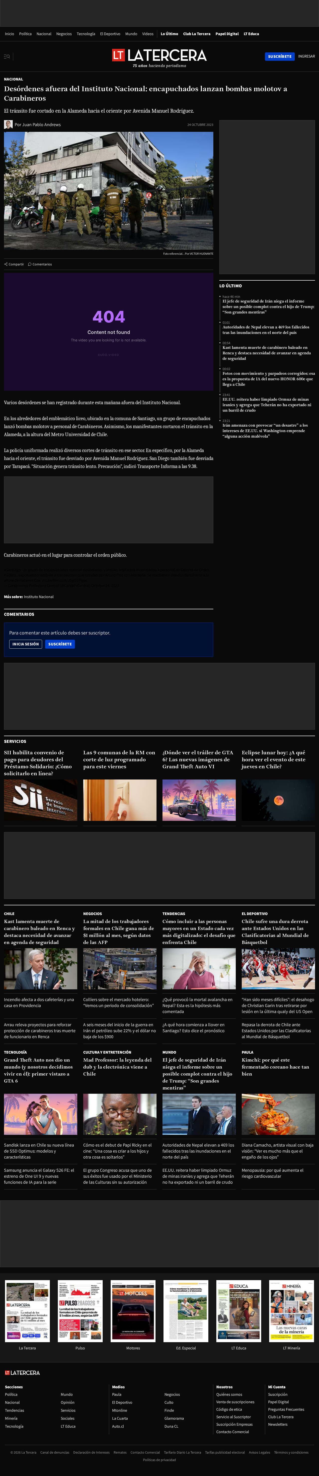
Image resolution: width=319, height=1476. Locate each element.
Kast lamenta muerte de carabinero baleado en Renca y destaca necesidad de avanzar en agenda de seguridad (267, 353)
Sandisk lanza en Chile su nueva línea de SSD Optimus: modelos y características (39, 1151)
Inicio (9, 33)
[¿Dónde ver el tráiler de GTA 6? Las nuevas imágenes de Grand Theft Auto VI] (199, 800)
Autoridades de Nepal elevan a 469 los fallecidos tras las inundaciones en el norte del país (266, 330)
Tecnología (86, 33)
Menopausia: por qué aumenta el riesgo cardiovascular (273, 1173)
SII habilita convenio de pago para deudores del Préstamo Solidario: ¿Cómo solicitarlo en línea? (38, 763)
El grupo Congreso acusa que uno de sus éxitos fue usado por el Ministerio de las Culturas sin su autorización (117, 1176)
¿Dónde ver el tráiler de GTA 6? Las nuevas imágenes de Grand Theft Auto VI (197, 760)
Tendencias (173, 913)
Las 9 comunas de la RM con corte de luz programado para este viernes (119, 760)
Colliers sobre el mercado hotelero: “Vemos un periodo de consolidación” (118, 1002)
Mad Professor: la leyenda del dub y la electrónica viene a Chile (117, 1067)
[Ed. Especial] (185, 1340)
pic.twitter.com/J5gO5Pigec (64, 580)
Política (25, 33)
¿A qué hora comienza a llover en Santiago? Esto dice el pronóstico (193, 1027)
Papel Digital (227, 33)
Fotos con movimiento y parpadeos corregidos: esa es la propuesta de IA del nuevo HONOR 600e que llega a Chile (269, 379)
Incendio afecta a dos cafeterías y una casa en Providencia (39, 1002)
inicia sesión (25, 644)
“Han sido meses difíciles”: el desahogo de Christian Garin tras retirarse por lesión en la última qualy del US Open (278, 1005)
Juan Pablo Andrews (41, 124)
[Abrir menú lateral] (8, 57)
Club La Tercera (197, 33)
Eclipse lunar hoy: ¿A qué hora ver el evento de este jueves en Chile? (274, 760)
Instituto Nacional (39, 596)
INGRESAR (306, 56)
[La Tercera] (27, 1340)
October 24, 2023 (105, 585)
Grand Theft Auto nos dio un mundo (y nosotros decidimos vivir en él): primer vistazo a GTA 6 (38, 1071)
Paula (247, 1052)
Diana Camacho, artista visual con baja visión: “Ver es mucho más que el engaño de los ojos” (278, 1151)
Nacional (44, 33)
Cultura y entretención (107, 1052)
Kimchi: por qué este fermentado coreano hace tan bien (275, 1067)
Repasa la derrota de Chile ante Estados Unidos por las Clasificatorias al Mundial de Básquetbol (276, 1030)
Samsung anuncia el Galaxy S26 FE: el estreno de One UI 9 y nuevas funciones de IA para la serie (39, 1176)
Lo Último (169, 33)
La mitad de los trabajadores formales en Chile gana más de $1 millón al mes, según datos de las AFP (118, 932)
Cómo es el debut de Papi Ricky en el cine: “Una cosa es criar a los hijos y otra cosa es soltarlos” (117, 1151)
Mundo (131, 33)
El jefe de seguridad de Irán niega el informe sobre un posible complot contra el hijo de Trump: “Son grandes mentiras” (268, 307)
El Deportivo (110, 33)
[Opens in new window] (133, 1340)
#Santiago (12, 569)
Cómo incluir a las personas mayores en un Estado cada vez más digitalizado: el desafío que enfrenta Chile (199, 932)
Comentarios (42, 264)
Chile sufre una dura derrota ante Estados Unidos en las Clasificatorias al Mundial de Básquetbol (275, 932)
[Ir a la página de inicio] (159, 56)
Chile (9, 913)
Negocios (64, 33)
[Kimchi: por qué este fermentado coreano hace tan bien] (278, 1114)
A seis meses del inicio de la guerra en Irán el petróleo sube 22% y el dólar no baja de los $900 (119, 1030)
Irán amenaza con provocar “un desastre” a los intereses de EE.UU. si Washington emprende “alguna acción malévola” (265, 431)
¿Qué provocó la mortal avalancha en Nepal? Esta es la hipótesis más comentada (197, 1005)
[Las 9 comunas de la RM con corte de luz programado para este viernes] (120, 800)
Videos (148, 33)
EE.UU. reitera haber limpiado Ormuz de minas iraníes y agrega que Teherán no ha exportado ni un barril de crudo (267, 405)
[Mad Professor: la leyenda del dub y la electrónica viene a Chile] (120, 1114)
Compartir (16, 264)
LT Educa (251, 33)
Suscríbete (61, 644)
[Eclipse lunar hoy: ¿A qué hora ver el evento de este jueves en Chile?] (278, 800)
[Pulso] (80, 1340)
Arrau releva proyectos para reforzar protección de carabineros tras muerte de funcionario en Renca (40, 1030)
